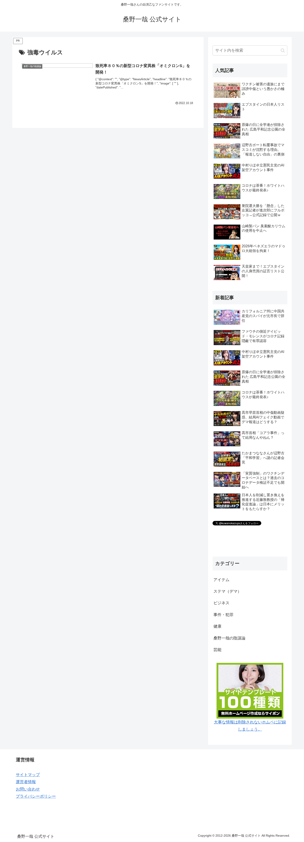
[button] (283, 50)
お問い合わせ (28, 789)
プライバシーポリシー (36, 796)
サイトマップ (28, 774)
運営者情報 (26, 782)
